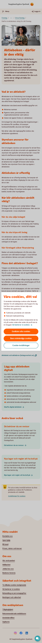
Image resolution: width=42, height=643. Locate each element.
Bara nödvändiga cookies (21, 338)
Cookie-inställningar (21, 345)
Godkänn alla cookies (21, 331)
